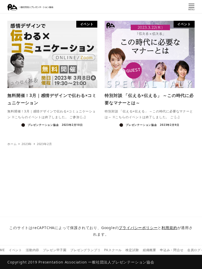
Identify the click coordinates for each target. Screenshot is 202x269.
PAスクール (113, 250)
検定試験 (132, 250)
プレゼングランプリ (85, 250)
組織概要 (149, 250)
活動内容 (32, 250)
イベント (15, 250)
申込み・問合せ (172, 250)
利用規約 (169, 227)
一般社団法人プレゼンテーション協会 (121, 262)
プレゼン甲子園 (55, 250)
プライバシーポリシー (138, 227)
